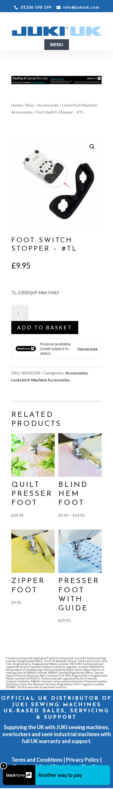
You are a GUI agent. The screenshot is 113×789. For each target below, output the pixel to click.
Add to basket (44, 327)
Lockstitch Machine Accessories (40, 379)
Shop (29, 105)
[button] (92, 146)
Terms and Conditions (37, 759)
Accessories (48, 105)
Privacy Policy (82, 759)
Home (16, 105)
